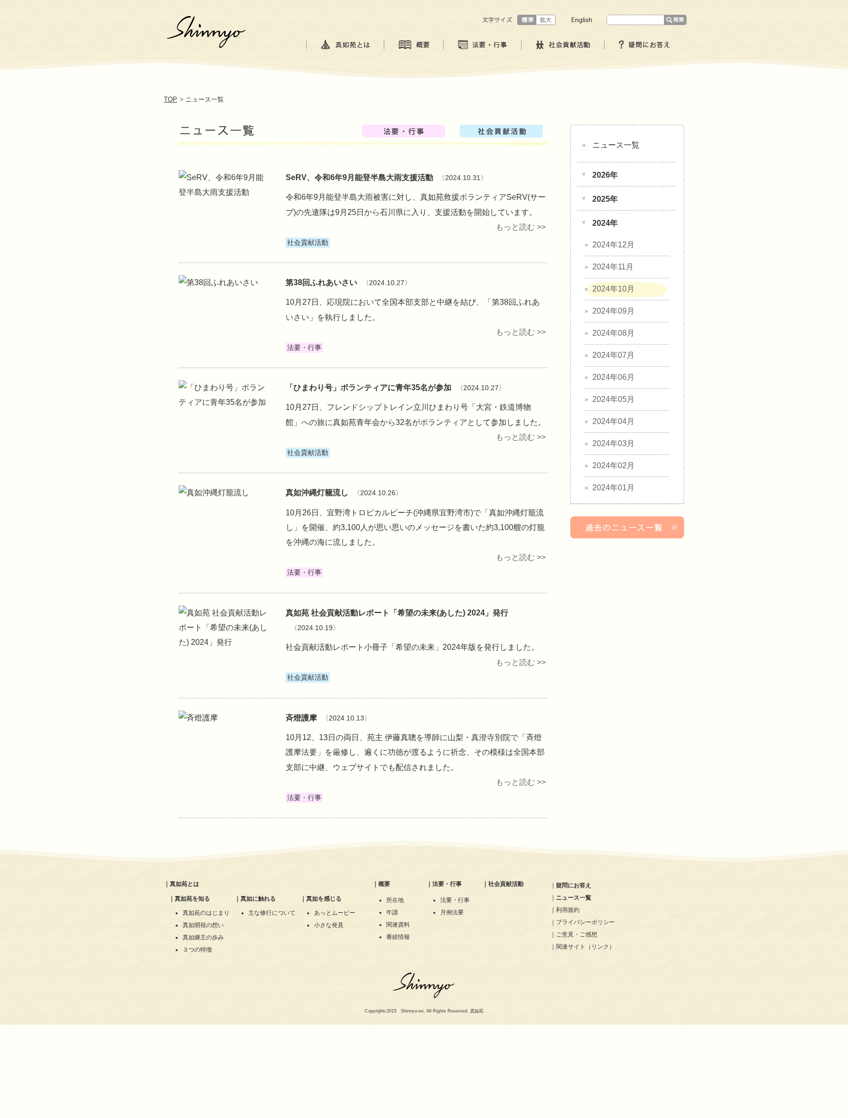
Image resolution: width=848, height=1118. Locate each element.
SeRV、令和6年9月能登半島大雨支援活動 (359, 177)
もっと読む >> (521, 227)
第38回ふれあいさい (321, 282)
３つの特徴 (197, 949)
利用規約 (568, 909)
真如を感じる (324, 898)
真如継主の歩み (203, 937)
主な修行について (271, 912)
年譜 (392, 912)
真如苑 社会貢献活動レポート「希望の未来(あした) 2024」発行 (397, 613)
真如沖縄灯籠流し (317, 492)
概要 (384, 883)
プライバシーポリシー (585, 922)
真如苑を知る (192, 898)
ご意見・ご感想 (576, 934)
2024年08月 (613, 333)
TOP (170, 99)
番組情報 (398, 936)
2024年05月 (613, 399)
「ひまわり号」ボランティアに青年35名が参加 (368, 387)
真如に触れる (258, 898)
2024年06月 (613, 377)
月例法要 (452, 912)
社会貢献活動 (506, 883)
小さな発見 (329, 925)
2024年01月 (613, 487)
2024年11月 (613, 267)
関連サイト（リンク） (585, 946)
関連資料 (398, 924)
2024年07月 (613, 355)
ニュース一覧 (615, 145)
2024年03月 (613, 443)
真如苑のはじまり (206, 912)
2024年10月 (613, 289)
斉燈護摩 (301, 718)
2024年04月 (613, 421)
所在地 (395, 900)
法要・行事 (447, 883)
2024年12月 (613, 244)
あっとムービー (334, 912)
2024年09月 (613, 311)
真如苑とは (184, 883)
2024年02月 (613, 465)
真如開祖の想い (203, 925)
